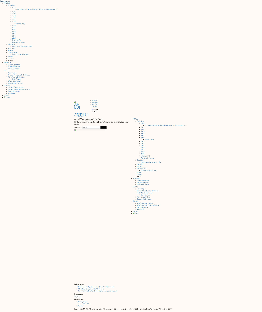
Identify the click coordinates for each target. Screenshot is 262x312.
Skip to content (5, 1)
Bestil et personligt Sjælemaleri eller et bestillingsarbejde (96, 287)
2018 (14, 17)
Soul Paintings (12, 52)
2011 (14, 34)
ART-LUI (7, 3)
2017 (14, 19)
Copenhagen (12, 73)
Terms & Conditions (84, 304)
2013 (14, 30)
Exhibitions (7, 63)
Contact (10, 58)
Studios (6, 71)
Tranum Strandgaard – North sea (19, 75)
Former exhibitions (14, 69)
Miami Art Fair (16, 40)
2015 (14, 26)
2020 (14, 13)
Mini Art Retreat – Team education (19, 89)
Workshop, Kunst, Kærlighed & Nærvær (91, 289)
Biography (11, 44)
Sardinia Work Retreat (15, 83)
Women (10, 50)
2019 (14, 15)
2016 (14, 22)
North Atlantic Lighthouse (16, 77)
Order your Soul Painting (20, 54)
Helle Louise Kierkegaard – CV (22, 46)
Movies (10, 56)
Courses (7, 85)
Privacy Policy (82, 302)
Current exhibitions (14, 65)
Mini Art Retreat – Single (16, 87)
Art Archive (11, 5)
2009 (14, 38)
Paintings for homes (18, 42)
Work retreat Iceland (14, 81)
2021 (14, 11)
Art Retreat (11, 93)
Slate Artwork (16, 79)
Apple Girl (11, 48)
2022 (14, 7)
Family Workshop (13, 91)
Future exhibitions (14, 67)
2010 (14, 36)
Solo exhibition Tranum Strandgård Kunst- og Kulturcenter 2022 (37, 9)
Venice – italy (20, 24)
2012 (14, 32)
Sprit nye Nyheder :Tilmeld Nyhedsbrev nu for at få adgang (97, 291)
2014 (14, 28)
